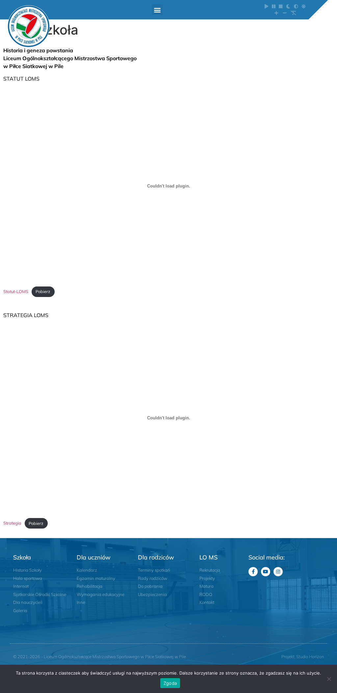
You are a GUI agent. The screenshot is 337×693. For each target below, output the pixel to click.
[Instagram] (278, 571)
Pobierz (43, 291)
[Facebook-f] (253, 571)
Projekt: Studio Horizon (302, 656)
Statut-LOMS (15, 291)
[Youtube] (265, 571)
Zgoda (170, 683)
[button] (157, 9)
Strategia (12, 523)
